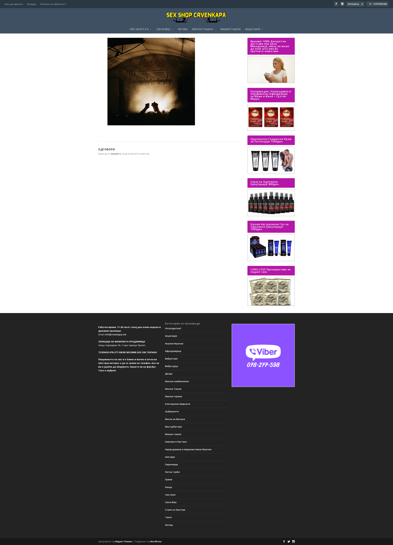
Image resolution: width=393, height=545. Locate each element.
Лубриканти (172, 411)
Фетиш (182, 29)
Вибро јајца (171, 366)
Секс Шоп (170, 494)
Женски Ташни (202, 29)
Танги (168, 517)
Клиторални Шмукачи (177, 403)
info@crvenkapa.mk (115, 334)
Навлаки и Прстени (176, 441)
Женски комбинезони (177, 381)
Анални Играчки (174, 343)
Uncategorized (173, 328)
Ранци (168, 487)
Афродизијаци (173, 351)
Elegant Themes (123, 541)
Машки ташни (230, 29)
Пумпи (168, 479)
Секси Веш (163, 29)
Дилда (168, 373)
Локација (31, 4)
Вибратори (171, 358)
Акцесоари (252, 29)
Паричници (171, 464)
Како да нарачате (14, 4)
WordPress (155, 541)
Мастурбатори (173, 426)
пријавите (116, 153)
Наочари (170, 456)
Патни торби (172, 472)
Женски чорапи (173, 396)
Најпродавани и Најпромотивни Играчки (188, 449)
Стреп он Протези (175, 509)
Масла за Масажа (175, 419)
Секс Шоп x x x (139, 29)
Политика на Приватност (53, 4)
